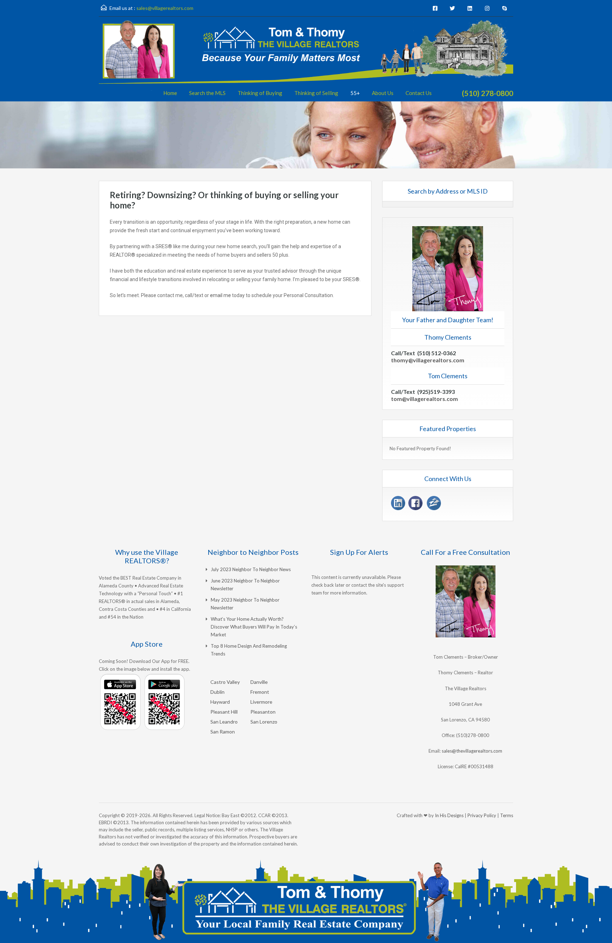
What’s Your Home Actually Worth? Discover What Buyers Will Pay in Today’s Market (254, 626)
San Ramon (222, 732)
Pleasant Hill (224, 712)
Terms (506, 815)
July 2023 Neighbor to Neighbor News (251, 569)
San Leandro (224, 722)
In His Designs (449, 815)
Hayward (220, 702)
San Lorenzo (263, 722)
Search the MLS (207, 93)
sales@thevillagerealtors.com (472, 751)
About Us (382, 93)
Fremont (259, 692)
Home (170, 93)
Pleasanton (263, 712)
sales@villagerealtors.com (164, 8)
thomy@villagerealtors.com (427, 360)
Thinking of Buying (260, 93)
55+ (355, 93)
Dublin (217, 692)
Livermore (261, 702)
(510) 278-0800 (487, 93)
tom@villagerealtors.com (424, 398)
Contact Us (419, 93)
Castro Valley (225, 682)
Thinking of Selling (316, 93)
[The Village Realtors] (306, 60)
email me (220, 295)
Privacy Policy (482, 815)
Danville (259, 682)
